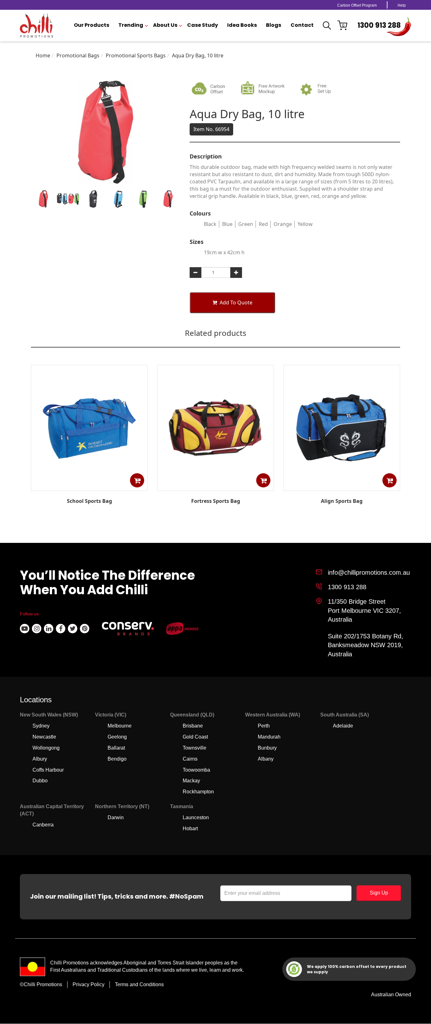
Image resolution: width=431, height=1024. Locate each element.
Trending (130, 25)
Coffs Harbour (48, 770)
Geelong (117, 736)
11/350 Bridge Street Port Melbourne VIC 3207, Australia (364, 610)
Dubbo (40, 780)
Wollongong (46, 748)
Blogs (273, 25)
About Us (165, 25)
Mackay (191, 780)
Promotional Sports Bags (136, 55)
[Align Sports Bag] (341, 486)
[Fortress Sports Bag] (215, 486)
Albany (266, 759)
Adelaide (343, 725)
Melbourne (120, 725)
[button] (137, 480)
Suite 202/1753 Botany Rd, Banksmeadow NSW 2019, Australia (365, 645)
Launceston (196, 817)
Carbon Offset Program (357, 5)
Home (43, 55)
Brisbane (193, 725)
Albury (39, 759)
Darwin (116, 817)
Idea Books (242, 25)
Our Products (91, 25)
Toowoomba (196, 770)
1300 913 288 (379, 25)
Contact (302, 25)
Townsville (194, 748)
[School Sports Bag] (89, 486)
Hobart (190, 828)
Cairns (190, 759)
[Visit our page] (24, 628)
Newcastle (44, 736)
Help (402, 5)
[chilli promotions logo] (36, 25)
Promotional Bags (77, 55)
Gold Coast (195, 736)
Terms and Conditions (139, 984)
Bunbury (267, 748)
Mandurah (269, 736)
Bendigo (117, 759)
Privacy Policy (88, 984)
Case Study (202, 25)
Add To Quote (236, 302)
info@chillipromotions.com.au (369, 572)
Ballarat (116, 748)
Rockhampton (198, 791)
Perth (264, 725)
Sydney (41, 725)
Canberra (43, 824)
